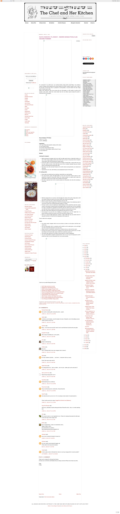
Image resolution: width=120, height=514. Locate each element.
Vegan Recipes (28, 225)
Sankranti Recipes (28, 249)
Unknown (44, 434)
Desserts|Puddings (87, 141)
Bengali (26, 98)
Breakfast (85, 130)
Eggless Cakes (86, 145)
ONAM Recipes (28, 248)
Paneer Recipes (86, 164)
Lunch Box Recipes (29, 216)
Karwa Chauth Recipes (29, 244)
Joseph (43, 450)
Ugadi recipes (27, 251)
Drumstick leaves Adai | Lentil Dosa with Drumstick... (90, 277)
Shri (42, 414)
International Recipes (29, 104)
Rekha (43, 422)
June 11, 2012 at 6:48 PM (48, 362)
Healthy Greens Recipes (30, 212)
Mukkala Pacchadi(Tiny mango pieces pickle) (51, 290)
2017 (85, 247)
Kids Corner (85, 154)
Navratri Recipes (28, 246)
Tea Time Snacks (86, 185)
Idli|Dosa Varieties (86, 149)
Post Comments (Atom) (49, 496)
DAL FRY (87, 326)
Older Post (78, 494)
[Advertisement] (60, 27)
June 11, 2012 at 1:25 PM (48, 322)
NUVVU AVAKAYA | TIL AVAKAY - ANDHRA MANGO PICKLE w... (90, 313)
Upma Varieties (86, 187)
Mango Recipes (28, 217)
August (86, 265)
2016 (85, 249)
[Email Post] (61, 301)
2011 (85, 344)
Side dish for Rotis (86, 179)
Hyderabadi (27, 101)
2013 (85, 254)
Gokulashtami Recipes (29, 241)
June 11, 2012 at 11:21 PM (49, 402)
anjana (43, 317)
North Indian (27, 117)
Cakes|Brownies (86, 131)
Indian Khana (44, 365)
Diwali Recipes (28, 236)
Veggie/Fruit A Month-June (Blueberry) (63, 400)
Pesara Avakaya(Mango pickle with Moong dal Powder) (53, 291)
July (86, 267)
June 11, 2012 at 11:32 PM (49, 410)
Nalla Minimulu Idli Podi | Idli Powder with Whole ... (90, 272)
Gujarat (26, 99)
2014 (85, 252)
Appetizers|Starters (87, 127)
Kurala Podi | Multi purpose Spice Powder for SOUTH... (90, 317)
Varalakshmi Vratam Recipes (31, 253)
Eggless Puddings (86, 146)
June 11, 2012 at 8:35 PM (48, 376)
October (87, 262)
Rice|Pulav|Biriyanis (87, 171)
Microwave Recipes (29, 219)
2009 (85, 348)
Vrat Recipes (27, 227)
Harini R (43, 394)
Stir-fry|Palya (85, 182)
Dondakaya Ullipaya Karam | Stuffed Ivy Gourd (89, 286)
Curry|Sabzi (85, 136)
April (86, 336)
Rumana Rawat (45, 310)
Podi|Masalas (85, 169)
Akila (43, 355)
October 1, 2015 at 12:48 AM (50, 453)
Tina (42, 339)
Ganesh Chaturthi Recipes (30, 239)
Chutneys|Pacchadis (87, 135)
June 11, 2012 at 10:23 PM (49, 383)
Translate (34, 260)
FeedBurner (33, 82)
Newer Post (41, 494)
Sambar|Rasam (86, 176)
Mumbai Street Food (29, 116)
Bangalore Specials (29, 96)
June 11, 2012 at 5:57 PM (48, 352)
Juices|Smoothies (86, 153)
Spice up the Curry (45, 372)
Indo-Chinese (27, 103)
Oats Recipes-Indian (87, 161)
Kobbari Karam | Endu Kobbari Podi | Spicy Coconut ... (89, 308)
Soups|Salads (85, 181)
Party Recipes (28, 224)
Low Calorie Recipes (29, 214)
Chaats (84, 133)
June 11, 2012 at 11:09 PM (49, 390)
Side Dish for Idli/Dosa (87, 177)
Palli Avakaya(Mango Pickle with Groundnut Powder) (52, 293)
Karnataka (27, 108)
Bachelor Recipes (28, 206)
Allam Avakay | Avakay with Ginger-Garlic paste (51, 295)
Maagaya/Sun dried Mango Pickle (49, 287)
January (87, 342)
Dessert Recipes (86, 140)
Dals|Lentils (85, 138)
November (87, 260)
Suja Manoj (44, 379)
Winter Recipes (28, 229)
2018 (85, 245)
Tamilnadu (27, 122)
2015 (85, 251)
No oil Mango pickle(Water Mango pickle (50, 298)
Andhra (26, 94)
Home (60, 494)
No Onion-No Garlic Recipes (30, 222)
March (86, 338)
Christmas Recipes (29, 235)
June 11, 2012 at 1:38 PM (48, 329)
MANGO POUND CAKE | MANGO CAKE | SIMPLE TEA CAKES (90, 282)
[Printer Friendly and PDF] (78, 41)
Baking (84, 128)
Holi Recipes (27, 243)
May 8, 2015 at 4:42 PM (48, 446)
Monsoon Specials (28, 220)
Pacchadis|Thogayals (87, 163)
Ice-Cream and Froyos (87, 148)
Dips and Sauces (86, 143)
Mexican (26, 114)
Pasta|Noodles (86, 166)
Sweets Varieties (86, 184)
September (87, 263)
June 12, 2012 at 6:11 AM (48, 419)
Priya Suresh (44, 386)
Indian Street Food (86, 151)
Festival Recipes (28, 211)
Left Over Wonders (86, 156)
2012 (85, 256)
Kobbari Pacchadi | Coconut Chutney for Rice (89, 297)
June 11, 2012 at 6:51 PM (48, 369)
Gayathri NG (44, 332)
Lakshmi (43, 325)
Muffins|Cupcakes (86, 158)
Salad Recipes (86, 174)
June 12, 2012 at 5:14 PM (48, 431)
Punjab (26, 119)
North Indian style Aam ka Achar (48, 286)
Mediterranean (28, 112)
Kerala (26, 109)
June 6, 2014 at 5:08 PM (48, 438)
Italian (26, 106)
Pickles (84, 167)
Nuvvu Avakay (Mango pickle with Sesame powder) (52, 297)
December (87, 258)
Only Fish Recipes (45, 405)
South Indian (27, 121)
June (86, 269)
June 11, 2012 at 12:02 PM (49, 313)
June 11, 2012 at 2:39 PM (48, 336)
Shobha (43, 346)
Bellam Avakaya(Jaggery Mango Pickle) (50, 289)
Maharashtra (27, 111)
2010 (85, 346)
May (86, 335)
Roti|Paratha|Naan (86, 172)
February (87, 340)
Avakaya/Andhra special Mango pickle (49, 294)
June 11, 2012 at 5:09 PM (48, 343)
